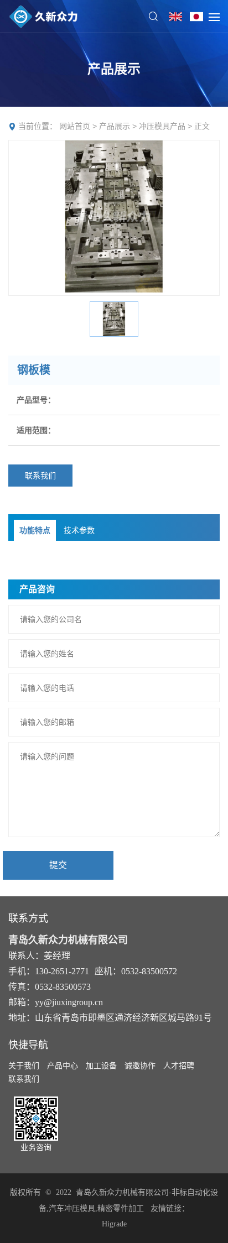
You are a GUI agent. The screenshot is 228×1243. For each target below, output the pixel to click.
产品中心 (62, 1065)
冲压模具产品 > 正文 (174, 126)
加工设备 (101, 1065)
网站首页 (74, 126)
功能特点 (34, 530)
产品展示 (114, 126)
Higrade (114, 1224)
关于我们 (23, 1065)
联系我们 (40, 475)
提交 (58, 865)
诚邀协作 (140, 1065)
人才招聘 (178, 1065)
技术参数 (79, 530)
